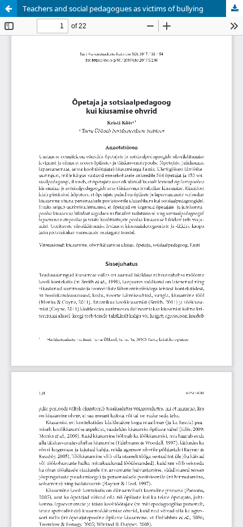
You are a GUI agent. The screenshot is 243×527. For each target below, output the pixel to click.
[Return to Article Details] (8, 8)
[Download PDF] (234, 8)
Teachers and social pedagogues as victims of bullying (113, 8)
